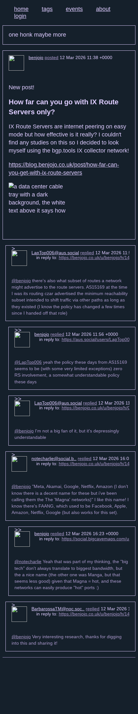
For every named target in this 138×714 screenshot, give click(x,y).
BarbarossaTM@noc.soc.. (57, 608)
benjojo (36, 57)
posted (51, 57)
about (103, 9)
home (21, 9)
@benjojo (21, 280)
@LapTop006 (28, 362)
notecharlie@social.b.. (53, 458)
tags (47, 9)
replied (87, 252)
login (20, 16)
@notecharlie (27, 561)
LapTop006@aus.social (55, 252)
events (74, 9)
